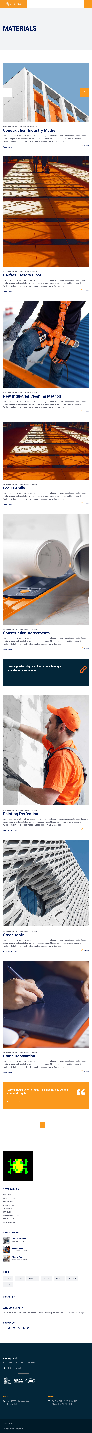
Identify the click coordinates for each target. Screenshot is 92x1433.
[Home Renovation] (46, 1004)
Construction (9, 1198)
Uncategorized (9, 1223)
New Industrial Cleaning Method (32, 396)
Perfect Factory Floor (22, 275)
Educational (8, 1202)
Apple (8, 1279)
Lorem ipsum (18, 1248)
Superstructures (11, 1216)
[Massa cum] (6, 1258)
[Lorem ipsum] (6, 1249)
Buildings (7, 1195)
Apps (20, 1279)
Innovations (8, 1205)
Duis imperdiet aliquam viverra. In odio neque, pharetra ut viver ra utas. (34, 668)
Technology (8, 1219)
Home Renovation (19, 1056)
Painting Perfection (20, 814)
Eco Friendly (14, 488)
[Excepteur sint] (6, 1240)
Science (72, 1279)
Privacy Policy (7, 1423)
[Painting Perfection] (46, 750)
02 (50, 1125)
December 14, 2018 (11, 127)
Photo (34, 127)
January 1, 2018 (19, 1241)
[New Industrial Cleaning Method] (46, 344)
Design (34, 272)
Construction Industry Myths (29, 130)
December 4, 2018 (19, 1260)
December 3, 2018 (19, 1251)
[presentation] (7, 92)
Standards (8, 1212)
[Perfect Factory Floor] (46, 211)
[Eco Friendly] (46, 451)
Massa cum (17, 1257)
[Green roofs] (46, 883)
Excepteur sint (19, 1238)
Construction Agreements (26, 633)
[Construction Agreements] (46, 569)
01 (42, 1125)
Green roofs (13, 935)
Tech (8, 1285)
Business (33, 1279)
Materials (25, 127)
